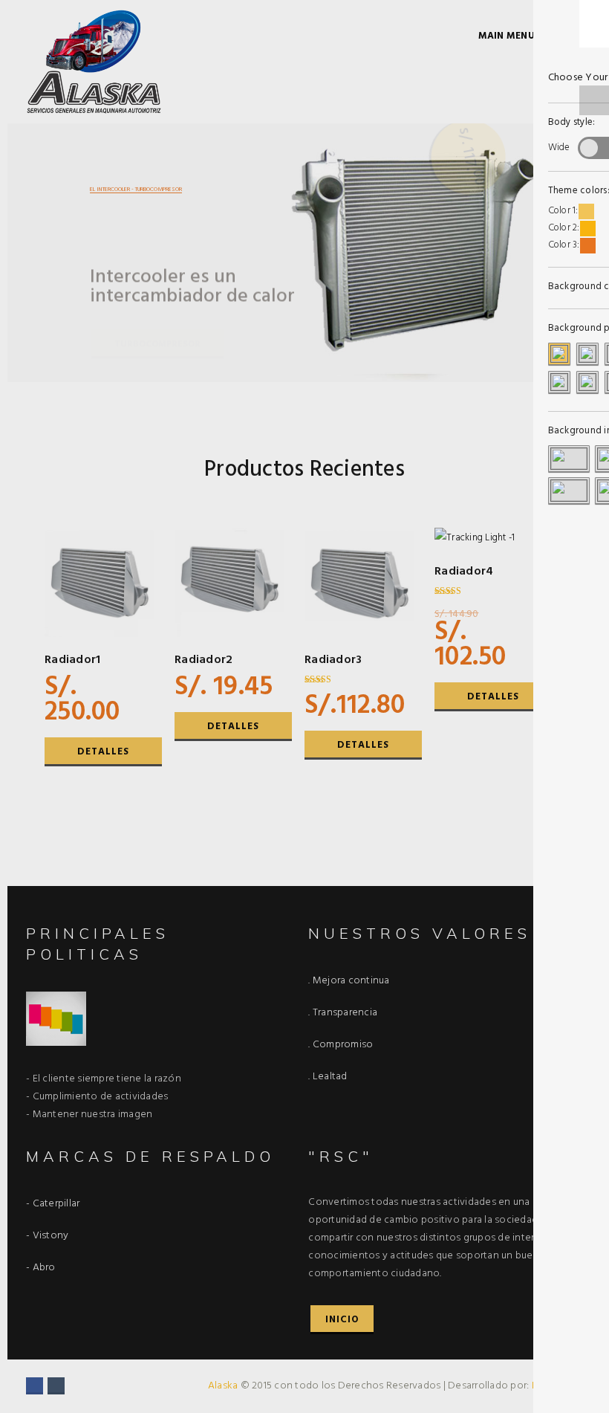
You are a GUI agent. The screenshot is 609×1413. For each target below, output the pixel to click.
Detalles (103, 752)
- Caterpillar (52, 1203)
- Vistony (47, 1235)
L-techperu (556, 1385)
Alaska (224, 1385)
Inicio (342, 1320)
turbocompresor (157, 324)
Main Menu (506, 36)
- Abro (41, 1267)
